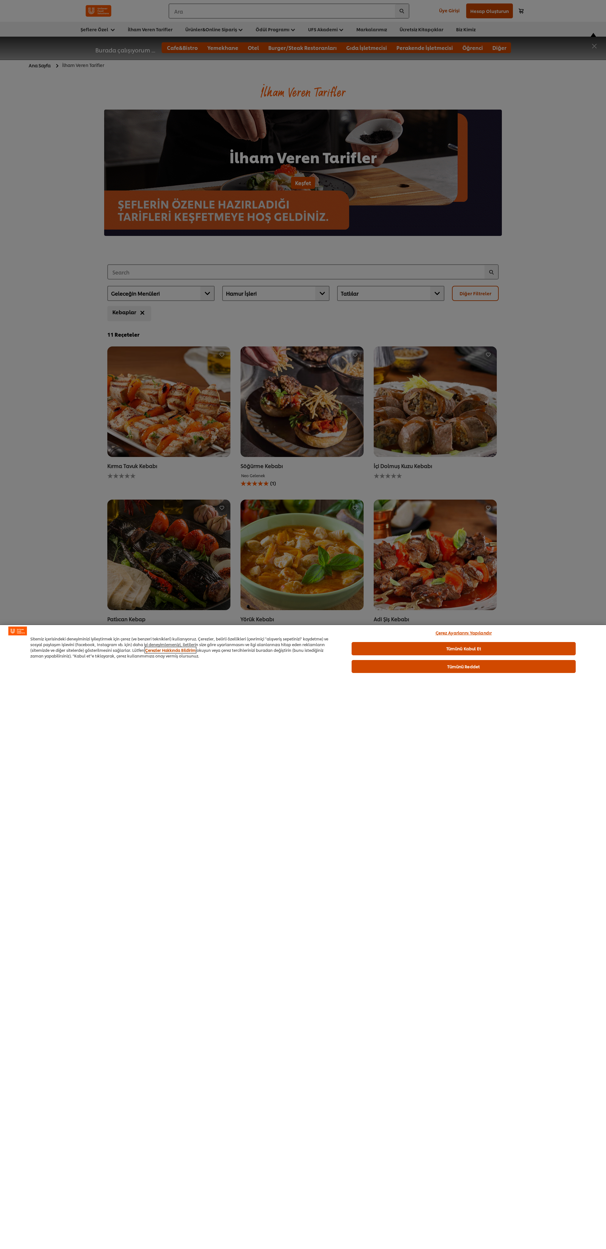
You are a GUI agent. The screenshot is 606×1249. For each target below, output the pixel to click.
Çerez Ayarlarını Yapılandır (464, 632)
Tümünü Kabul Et (463, 648)
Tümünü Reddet (463, 666)
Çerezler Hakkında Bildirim (170, 650)
